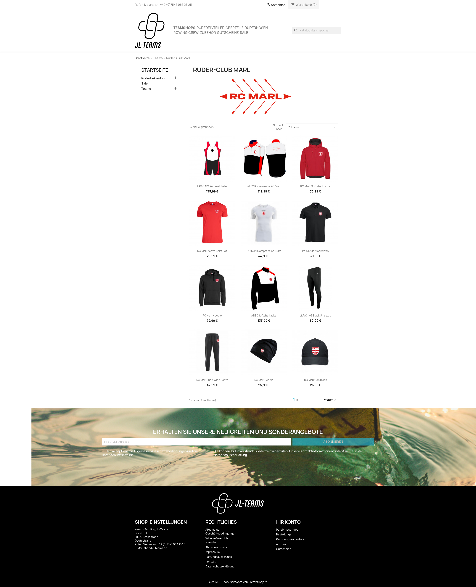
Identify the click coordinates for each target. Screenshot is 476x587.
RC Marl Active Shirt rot (212, 251)
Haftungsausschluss (218, 557)
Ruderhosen (256, 28)
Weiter (330, 400)
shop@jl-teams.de (155, 548)
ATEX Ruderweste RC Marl (263, 186)
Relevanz (312, 127)
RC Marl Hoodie (212, 315)
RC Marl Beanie (263, 380)
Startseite (154, 70)
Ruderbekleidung (153, 78)
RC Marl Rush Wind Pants (212, 380)
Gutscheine (228, 32)
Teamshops (184, 28)
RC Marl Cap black (315, 380)
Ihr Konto (288, 522)
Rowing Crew (186, 32)
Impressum (212, 552)
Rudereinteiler (210, 28)
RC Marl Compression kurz (264, 251)
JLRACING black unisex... (315, 315)
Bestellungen (284, 534)
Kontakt (210, 561)
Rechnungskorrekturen (291, 539)
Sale (244, 32)
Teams (146, 89)
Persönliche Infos (287, 529)
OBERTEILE (235, 28)
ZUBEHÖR (208, 32)
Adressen (282, 544)
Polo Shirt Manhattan (315, 251)
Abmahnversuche (216, 547)
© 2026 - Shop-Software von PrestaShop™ (238, 582)
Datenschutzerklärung (219, 566)
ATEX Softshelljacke (263, 315)
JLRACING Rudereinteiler (212, 186)
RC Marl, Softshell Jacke (315, 186)
